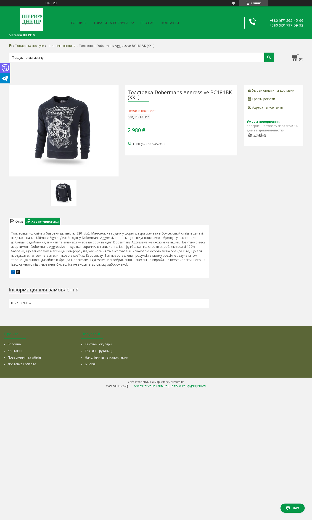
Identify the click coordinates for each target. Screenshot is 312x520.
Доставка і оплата (22, 364)
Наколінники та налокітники (106, 357)
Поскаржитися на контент (149, 386)
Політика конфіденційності (188, 386)
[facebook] (13, 273)
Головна (79, 23)
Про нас (147, 23)
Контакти (170, 23)
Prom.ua (178, 382)
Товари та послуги (110, 23)
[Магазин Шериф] (31, 18)
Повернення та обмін (24, 357)
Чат (296, 508)
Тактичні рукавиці (98, 351)
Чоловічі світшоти (62, 46)
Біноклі (90, 364)
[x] (18, 273)
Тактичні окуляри (98, 344)
